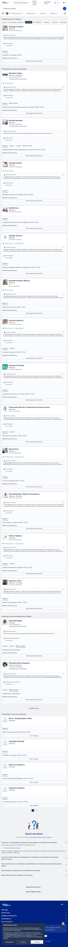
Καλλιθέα (63, 22)
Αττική (4, 22)
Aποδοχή (37, 942)
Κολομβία (52, 927)
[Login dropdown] (56, 2)
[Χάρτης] (65, 13)
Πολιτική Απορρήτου (12, 934)
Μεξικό (47, 927)
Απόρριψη (23, 942)
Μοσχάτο (46, 22)
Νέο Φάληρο (37, 22)
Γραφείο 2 (12, 146)
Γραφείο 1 (5, 51)
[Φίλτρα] (3, 13)
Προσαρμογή (9, 942)
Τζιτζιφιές (55, 22)
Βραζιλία (52, 929)
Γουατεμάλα (46, 929)
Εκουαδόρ (57, 927)
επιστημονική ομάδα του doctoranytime (40, 837)
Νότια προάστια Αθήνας (16, 22)
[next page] (37, 810)
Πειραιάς (28, 22)
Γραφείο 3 (19, 146)
